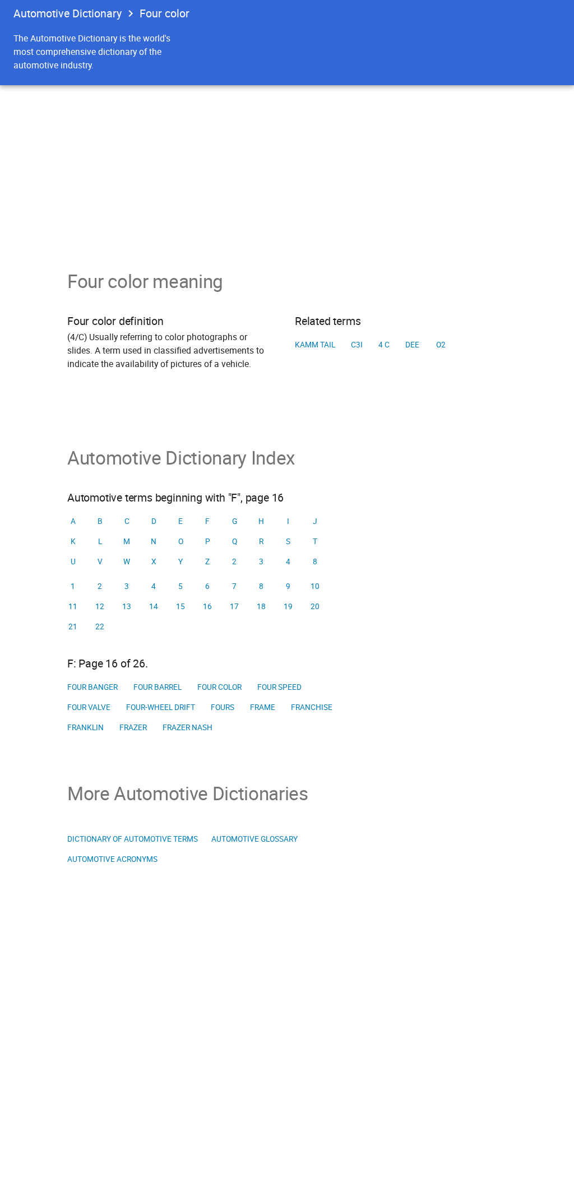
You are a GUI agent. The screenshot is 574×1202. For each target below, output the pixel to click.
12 (99, 606)
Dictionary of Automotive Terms (132, 839)
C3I (357, 345)
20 (315, 606)
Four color (219, 687)
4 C (384, 345)
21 (72, 626)
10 (315, 586)
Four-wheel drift (160, 707)
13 (126, 606)
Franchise (311, 707)
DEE (412, 345)
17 (234, 606)
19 (288, 606)
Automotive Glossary (254, 839)
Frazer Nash (187, 727)
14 (153, 606)
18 (261, 606)
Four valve (88, 707)
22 (99, 626)
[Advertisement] (287, 169)
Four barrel (157, 687)
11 (72, 606)
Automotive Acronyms (112, 859)
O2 (441, 345)
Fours (222, 707)
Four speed (279, 687)
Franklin (85, 727)
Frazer (133, 727)
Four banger (92, 687)
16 (207, 606)
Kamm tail (315, 345)
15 (180, 606)
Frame (262, 707)
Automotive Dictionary (67, 13)
